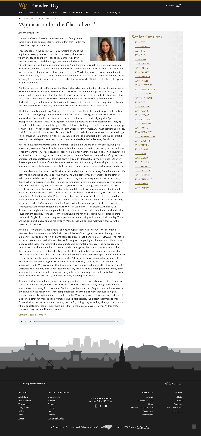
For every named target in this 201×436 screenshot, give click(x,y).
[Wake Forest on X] (100, 406)
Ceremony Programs (113, 12)
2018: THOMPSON (144, 85)
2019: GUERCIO (142, 76)
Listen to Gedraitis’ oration (32, 314)
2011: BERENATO (143, 166)
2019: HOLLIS (141, 68)
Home (21, 12)
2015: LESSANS (142, 115)
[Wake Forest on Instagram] (105, 406)
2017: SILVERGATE (143, 98)
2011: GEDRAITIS (143, 170)
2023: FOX (140, 42)
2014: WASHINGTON (145, 136)
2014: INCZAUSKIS (143, 132)
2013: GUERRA (142, 145)
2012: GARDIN (142, 157)
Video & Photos (93, 12)
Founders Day (45, 5)
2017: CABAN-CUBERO (146, 89)
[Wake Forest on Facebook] (95, 406)
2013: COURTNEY (143, 140)
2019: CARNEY (142, 72)
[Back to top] (194, 426)
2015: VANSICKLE (143, 123)
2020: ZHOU (141, 55)
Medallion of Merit (50, 12)
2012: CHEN (140, 153)
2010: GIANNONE (143, 179)
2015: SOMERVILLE (144, 119)
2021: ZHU (140, 50)
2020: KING (140, 59)
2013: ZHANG (141, 149)
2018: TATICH (141, 80)
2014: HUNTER (142, 127)
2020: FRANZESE (143, 63)
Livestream (33, 12)
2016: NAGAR (141, 110)
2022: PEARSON (142, 46)
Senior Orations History (72, 12)
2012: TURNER (142, 162)
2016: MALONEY (143, 106)
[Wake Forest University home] (22, 6)
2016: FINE (140, 102)
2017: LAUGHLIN (143, 93)
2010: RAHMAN (142, 187)
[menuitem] (21, 18)
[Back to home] (20, 18)
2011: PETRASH (142, 175)
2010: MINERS (141, 183)
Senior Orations (29, 18)
